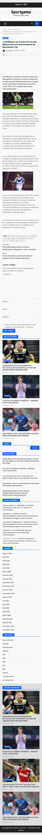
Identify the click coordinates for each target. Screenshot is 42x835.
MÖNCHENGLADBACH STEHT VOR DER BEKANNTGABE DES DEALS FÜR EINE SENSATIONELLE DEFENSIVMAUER (16, 493)
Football (5, 38)
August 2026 (7, 553)
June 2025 (6, 604)
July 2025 (6, 601)
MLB (4, 658)
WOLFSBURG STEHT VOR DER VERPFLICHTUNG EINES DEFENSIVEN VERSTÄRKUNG (21, 419)
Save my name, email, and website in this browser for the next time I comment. (20, 326)
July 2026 (6, 557)
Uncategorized (8, 680)
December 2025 (8, 582)
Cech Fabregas (32, 236)
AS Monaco (11, 236)
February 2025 (8, 619)
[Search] (32, 24)
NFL (4, 665)
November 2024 (8, 630)
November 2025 (8, 586)
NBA (4, 662)
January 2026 (7, 579)
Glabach (5, 651)
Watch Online (36, 23)
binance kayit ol (9, 505)
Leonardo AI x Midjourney (12, 522)
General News (8, 647)
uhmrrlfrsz (7, 530)
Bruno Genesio (21, 236)
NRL (4, 669)
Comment (7, 274)
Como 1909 (6, 238)
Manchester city (22, 238)
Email (5, 309)
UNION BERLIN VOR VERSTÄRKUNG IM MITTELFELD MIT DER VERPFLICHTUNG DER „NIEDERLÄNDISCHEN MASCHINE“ (21, 351)
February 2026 (8, 575)
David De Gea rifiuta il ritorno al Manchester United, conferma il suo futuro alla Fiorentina (20, 541)
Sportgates (21, 12)
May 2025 (6, 608)
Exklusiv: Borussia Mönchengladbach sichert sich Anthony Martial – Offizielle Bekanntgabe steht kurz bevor (21, 516)
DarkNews (32, 828)
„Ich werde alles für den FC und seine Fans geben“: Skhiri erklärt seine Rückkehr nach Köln (21, 770)
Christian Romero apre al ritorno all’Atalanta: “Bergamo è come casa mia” (19, 247)
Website (6, 317)
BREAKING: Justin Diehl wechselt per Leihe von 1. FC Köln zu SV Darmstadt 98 (18, 507)
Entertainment (8, 640)
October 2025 (7, 590)
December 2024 (8, 626)
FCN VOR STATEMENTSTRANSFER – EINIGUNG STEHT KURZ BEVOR (21, 386)
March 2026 (7, 572)
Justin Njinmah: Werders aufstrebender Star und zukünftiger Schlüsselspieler (17, 532)
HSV (4, 655)
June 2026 (6, 561)
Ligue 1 (14, 238)
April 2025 (6, 612)
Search (7, 444)
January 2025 (7, 622)
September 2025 (8, 593)
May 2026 (6, 564)
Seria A (22, 241)
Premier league (14, 241)
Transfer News (8, 676)
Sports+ (5, 673)
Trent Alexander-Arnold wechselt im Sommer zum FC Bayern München (17, 255)
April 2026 (6, 568)
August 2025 (7, 597)
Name (5, 301)
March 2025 (7, 615)
